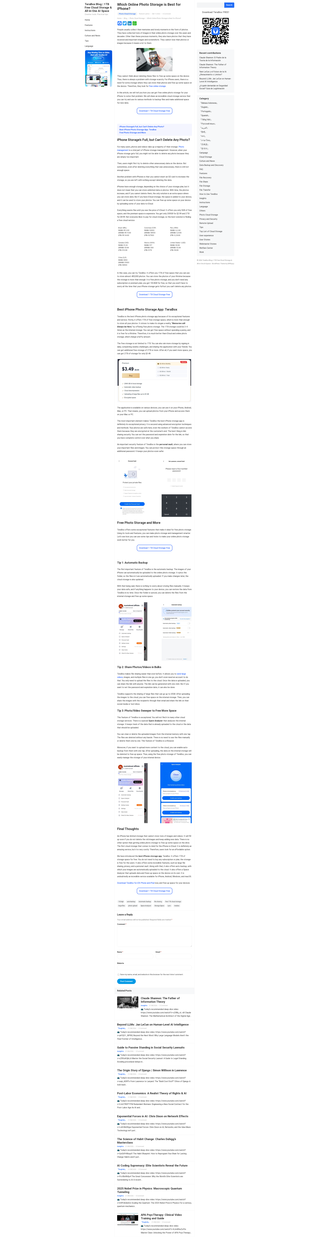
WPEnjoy (231, 264)
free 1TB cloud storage (173, 901)
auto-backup (131, 901)
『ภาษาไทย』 (205, 140)
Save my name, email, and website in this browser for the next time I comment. (151, 974)
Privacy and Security (208, 219)
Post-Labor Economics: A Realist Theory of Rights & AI (152, 1093)
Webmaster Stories (207, 244)
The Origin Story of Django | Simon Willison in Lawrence (152, 1070)
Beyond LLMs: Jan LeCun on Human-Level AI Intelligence (153, 1024)
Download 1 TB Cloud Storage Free (154, 111)
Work (201, 252)
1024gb (120, 901)
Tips (87, 41)
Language (89, 46)
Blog (125, 18)
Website (120, 963)
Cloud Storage (205, 157)
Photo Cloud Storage (127, 14)
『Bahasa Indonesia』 (208, 103)
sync (169, 906)
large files (121, 906)
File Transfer (204, 190)
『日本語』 (204, 144)
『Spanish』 (204, 115)
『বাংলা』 (202, 136)
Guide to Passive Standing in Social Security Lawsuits (151, 1047)
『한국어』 (204, 148)
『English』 (121, 1028)
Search (229, 5)
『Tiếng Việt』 (205, 119)
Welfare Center (206, 248)
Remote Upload (206, 223)
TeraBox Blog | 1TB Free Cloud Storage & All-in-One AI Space (98, 7)
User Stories (204, 239)
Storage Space (159, 906)
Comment (121, 924)
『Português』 (206, 111)
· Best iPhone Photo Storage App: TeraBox (137, 130)
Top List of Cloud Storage (210, 231)
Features (89, 25)
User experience (206, 235)
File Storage (204, 186)
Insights (144, 1005)
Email (158, 952)
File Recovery (205, 177)
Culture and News (92, 35)
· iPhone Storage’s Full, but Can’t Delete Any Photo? (141, 127)
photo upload (132, 906)
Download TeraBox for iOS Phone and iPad (135, 883)
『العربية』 (204, 128)
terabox (176, 906)
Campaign (203, 153)
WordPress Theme (218, 264)
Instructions (90, 30)
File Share (203, 182)
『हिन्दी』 (203, 132)
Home (87, 20)
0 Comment (167, 14)
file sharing (158, 901)
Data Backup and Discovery (211, 165)
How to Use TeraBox (208, 194)
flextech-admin (144, 14)
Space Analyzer (146, 906)
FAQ (201, 169)
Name (120, 952)
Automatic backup (145, 901)
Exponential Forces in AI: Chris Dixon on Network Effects (152, 1116)
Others (202, 210)
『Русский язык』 (208, 124)
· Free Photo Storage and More (132, 133)
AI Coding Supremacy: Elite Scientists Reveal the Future (152, 1165)
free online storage (157, 86)
